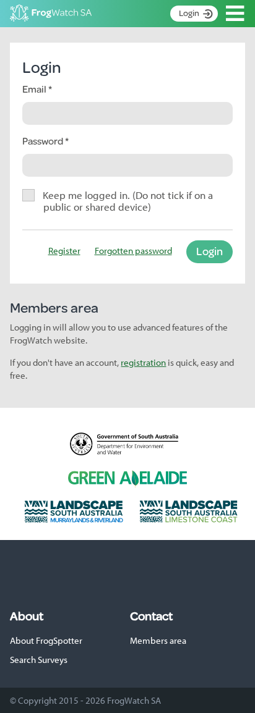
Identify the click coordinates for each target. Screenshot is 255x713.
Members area (158, 640)
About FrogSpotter (46, 640)
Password (43, 140)
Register (64, 250)
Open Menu (235, 13)
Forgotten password (133, 250)
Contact (151, 616)
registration (143, 362)
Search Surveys (38, 659)
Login (189, 13)
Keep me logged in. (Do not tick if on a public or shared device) (128, 200)
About (26, 616)
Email (35, 89)
